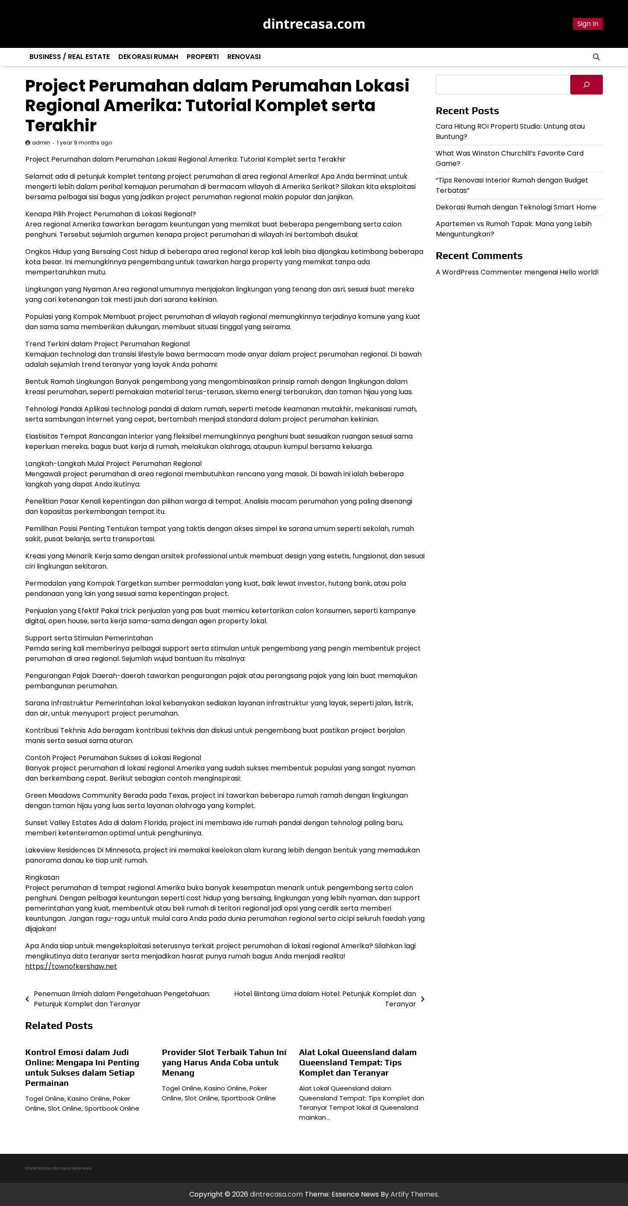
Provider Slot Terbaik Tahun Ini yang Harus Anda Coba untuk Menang (224, 1062)
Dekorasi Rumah (148, 57)
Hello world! (579, 272)
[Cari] (586, 84)
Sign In (588, 24)
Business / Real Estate (69, 57)
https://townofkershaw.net (71, 966)
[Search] (596, 56)
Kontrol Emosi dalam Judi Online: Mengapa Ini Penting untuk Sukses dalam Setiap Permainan (82, 1067)
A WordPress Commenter (479, 272)
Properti (203, 57)
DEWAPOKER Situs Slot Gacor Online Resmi (58, 1168)
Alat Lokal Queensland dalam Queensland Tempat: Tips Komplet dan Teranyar (358, 1062)
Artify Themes (414, 1194)
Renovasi (244, 57)
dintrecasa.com (314, 23)
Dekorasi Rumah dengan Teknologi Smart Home (516, 207)
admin (41, 142)
